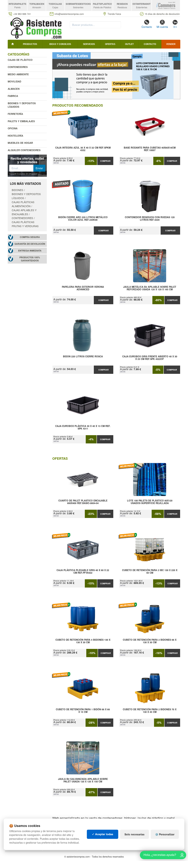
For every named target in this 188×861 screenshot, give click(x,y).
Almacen (13, 88)
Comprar (105, 161)
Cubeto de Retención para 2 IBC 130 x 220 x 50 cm (149, 571)
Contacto (147, 27)
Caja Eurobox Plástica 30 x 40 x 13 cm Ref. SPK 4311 (83, 427)
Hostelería (15, 135)
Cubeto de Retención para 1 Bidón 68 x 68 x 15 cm (83, 711)
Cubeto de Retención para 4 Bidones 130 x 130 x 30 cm (82, 641)
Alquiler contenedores (24, 150)
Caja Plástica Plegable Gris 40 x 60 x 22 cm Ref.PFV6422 (83, 571)
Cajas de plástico (20, 60)
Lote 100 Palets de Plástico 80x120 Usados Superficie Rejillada (149, 502)
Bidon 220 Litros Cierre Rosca (83, 356)
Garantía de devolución (30, 243)
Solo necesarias (134, 834)
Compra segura (30, 237)
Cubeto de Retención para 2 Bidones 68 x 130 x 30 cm (149, 641)
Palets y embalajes (21, 121)
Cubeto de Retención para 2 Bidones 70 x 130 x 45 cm (149, 711)
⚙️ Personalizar (164, 834)
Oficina (12, 128)
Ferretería (15, 114)
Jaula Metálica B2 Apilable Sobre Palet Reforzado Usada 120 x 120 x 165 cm (149, 288)
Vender (171, 44)
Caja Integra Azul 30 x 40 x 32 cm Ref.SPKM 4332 (83, 149)
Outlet (129, 44)
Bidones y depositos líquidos (22, 104)
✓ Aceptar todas (102, 834)
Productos (30, 44)
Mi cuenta (162, 27)
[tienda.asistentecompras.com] (36, 28)
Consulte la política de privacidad (23, 174)
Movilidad (14, 81)
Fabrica (13, 96)
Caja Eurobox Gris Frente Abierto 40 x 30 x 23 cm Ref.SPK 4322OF (149, 358)
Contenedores (18, 67)
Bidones (17, 190)
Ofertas (110, 44)
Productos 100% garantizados (29, 259)
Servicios (89, 44)
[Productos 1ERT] (116, 75)
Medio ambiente (18, 74)
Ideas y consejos (60, 44)
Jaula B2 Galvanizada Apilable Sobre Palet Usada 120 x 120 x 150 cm (83, 780)
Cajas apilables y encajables (24, 212)
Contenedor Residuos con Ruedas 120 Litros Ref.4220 (150, 218)
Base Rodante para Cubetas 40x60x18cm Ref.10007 (150, 149)
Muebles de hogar (20, 143)
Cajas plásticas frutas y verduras (25, 224)
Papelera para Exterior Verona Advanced (83, 288)
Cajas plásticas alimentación (23, 204)
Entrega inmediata (29, 250)
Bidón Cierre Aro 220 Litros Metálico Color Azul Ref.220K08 (83, 218)
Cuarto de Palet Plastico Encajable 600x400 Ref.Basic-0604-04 (82, 502)
